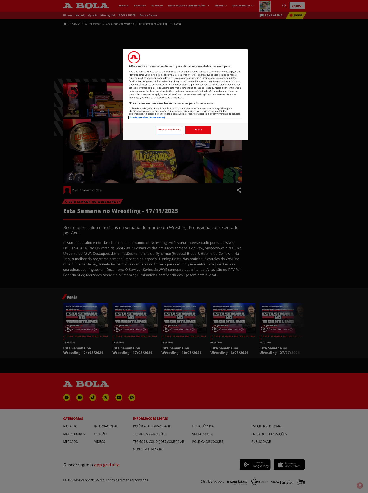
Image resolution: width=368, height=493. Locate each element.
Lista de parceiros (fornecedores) (147, 117)
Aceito (198, 129)
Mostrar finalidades (169, 129)
